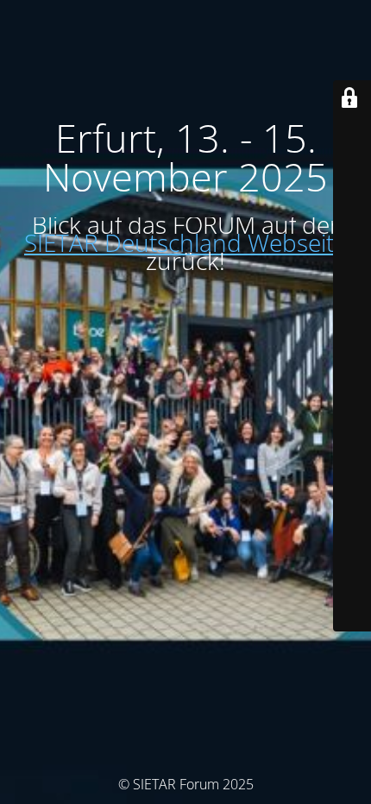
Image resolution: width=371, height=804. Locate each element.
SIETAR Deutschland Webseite (185, 242)
